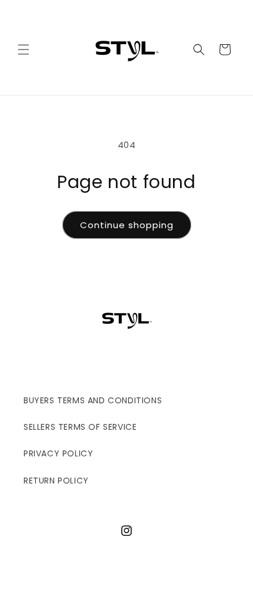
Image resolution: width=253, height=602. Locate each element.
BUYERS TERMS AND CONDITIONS (93, 400)
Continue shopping (127, 225)
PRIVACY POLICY (58, 453)
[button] (23, 49)
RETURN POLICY (56, 480)
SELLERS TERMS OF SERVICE (80, 427)
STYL (142, 596)
